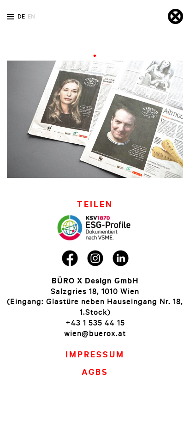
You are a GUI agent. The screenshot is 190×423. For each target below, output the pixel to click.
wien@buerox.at (95, 333)
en (31, 16)
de (21, 16)
